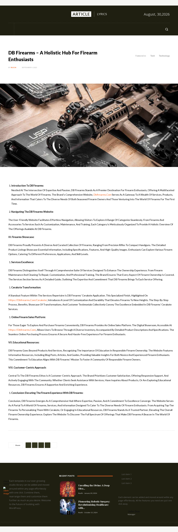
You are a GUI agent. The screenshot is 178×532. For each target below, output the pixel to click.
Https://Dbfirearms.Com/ (22, 329)
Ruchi (13, 67)
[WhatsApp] (47, 445)
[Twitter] (22, 14)
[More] (54, 445)
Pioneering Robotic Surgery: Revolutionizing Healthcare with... (94, 504)
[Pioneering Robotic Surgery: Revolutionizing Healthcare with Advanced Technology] (68, 507)
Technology (164, 56)
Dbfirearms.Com (102, 194)
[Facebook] (10, 14)
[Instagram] (16, 14)
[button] (167, 29)
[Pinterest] (41, 445)
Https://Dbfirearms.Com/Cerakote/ (27, 300)
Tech (152, 56)
